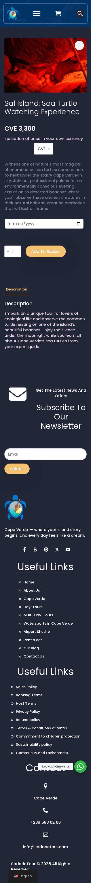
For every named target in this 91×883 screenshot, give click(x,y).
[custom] (35, 549)
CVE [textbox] (42, 148)
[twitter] (57, 549)
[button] (79, 45)
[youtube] (68, 549)
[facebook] (24, 549)
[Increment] (17, 251)
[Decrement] (8, 251)
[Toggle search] (80, 13)
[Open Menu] (36, 13)
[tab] (16, 289)
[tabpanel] (45, 330)
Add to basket (45, 251)
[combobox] (43, 148)
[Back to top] (81, 873)
